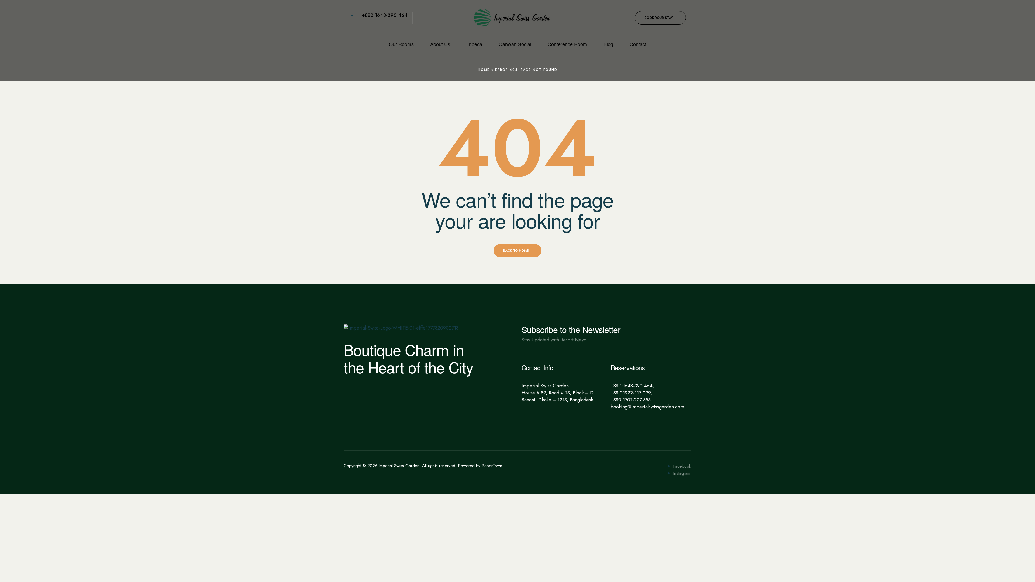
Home (484, 69)
